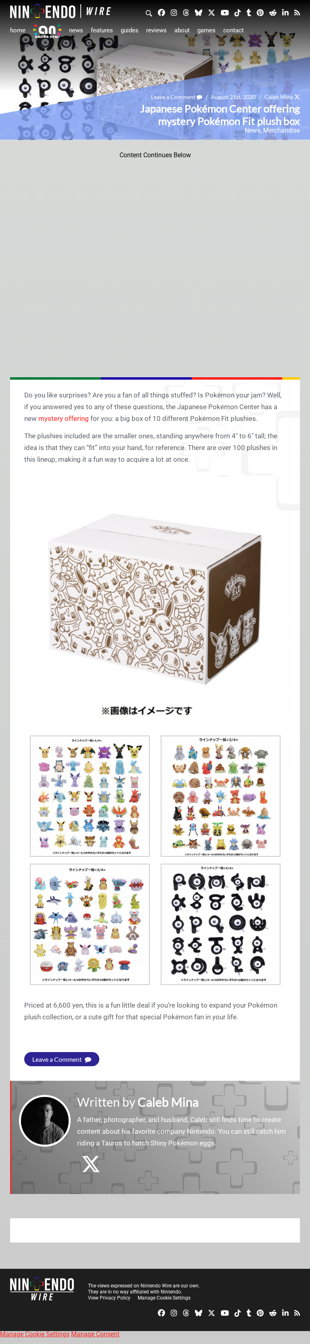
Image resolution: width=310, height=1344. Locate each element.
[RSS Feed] (297, 12)
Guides (129, 30)
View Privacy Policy (109, 1298)
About (182, 30)
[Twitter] (211, 12)
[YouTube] (225, 12)
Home (17, 30)
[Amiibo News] (47, 31)
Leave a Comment (174, 96)
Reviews (156, 30)
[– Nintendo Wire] (60, 11)
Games (206, 30)
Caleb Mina (278, 96)
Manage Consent (95, 1334)
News (76, 30)
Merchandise (281, 130)
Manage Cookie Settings (164, 1298)
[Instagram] (174, 12)
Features (102, 30)
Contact (233, 30)
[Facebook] (161, 12)
